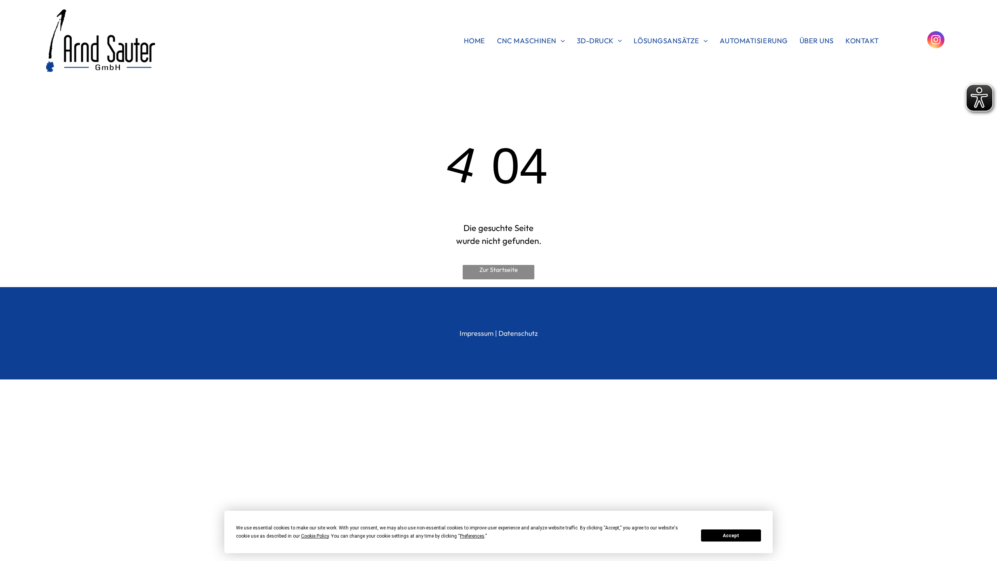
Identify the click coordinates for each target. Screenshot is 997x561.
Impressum (476, 333)
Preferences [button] (472, 536)
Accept (731, 535)
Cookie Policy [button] (315, 536)
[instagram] (935, 40)
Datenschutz (518, 333)
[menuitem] (474, 40)
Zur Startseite (498, 269)
